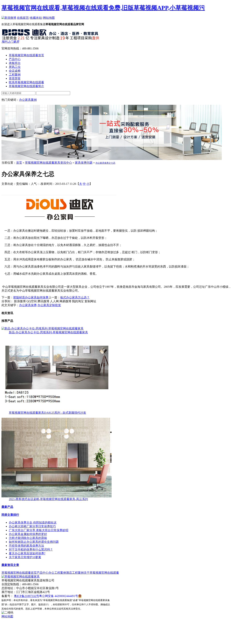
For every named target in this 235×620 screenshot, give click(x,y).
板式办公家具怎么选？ (75, 297)
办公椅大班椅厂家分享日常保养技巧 (32, 526)
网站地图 (49, 17)
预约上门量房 (10, 41)
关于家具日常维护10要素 (25, 557)
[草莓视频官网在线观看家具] (20, 576)
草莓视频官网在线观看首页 (19, 572)
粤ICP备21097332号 (26, 596)
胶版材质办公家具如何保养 (30, 297)
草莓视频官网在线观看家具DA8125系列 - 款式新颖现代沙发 (47, 412)
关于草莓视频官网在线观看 (101, 572)
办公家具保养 (28, 305)
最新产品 (7, 506)
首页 (19, 162)
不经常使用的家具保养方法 (26, 545)
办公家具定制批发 (49, 305)
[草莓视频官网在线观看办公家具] (51, 38)
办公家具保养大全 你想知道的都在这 (33, 522)
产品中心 (42, 572)
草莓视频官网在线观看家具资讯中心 (48, 162)
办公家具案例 (28, 99)
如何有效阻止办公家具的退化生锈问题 (34, 541)
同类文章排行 (10, 514)
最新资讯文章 (10, 564)
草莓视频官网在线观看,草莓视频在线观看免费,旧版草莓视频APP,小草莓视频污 (103, 7)
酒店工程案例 (75, 572)
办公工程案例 (57, 572)
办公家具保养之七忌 (105, 163)
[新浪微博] (8, 17)
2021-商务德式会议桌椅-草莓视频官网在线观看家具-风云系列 (48, 499)
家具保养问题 (84, 162)
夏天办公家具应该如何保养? (27, 553)
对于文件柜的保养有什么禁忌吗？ (31, 549)
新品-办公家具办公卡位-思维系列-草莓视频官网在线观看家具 (48, 332)
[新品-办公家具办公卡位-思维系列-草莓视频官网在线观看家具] (42, 328)
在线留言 (23, 17)
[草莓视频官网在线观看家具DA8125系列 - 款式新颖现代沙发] (56, 409)
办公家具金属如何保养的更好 (28, 534)
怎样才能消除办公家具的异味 (28, 537)
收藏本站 (36, 17)
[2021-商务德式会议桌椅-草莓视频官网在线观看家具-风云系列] (56, 496)
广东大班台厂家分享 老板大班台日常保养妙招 (38, 530)
